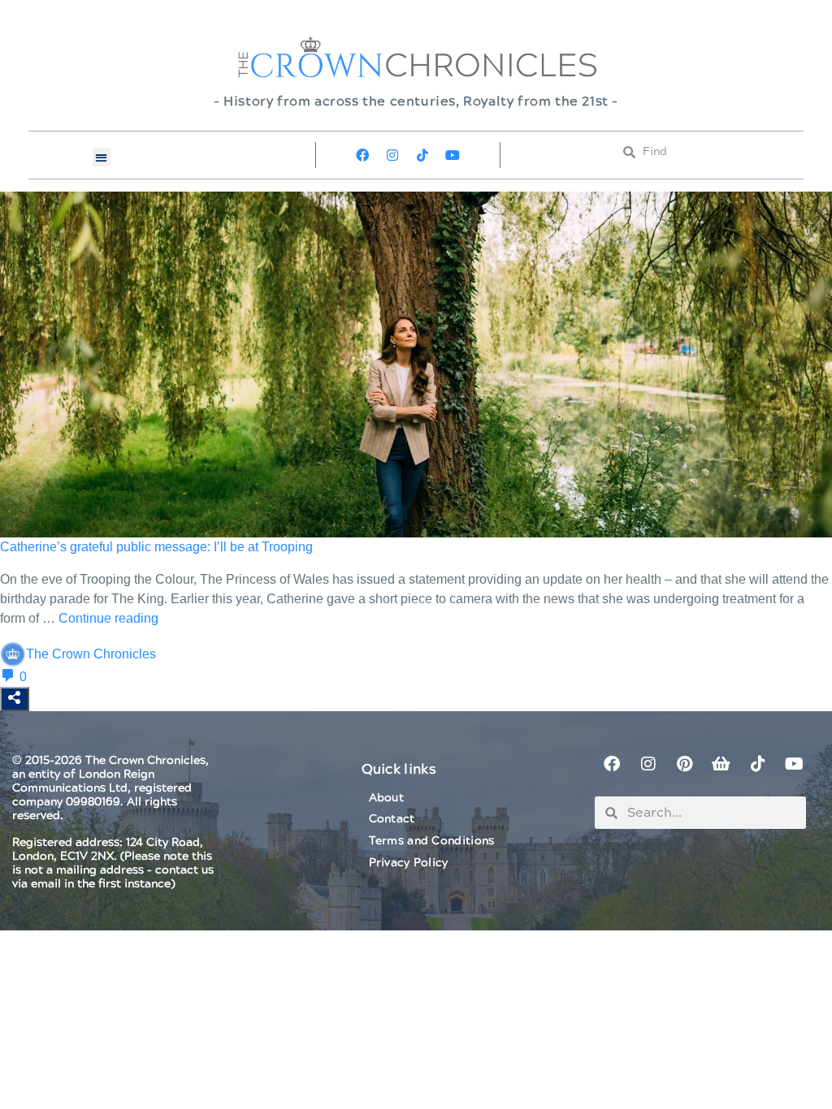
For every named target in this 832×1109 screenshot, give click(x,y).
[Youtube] (453, 155)
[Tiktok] (423, 155)
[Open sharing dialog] (14, 699)
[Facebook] (362, 155)
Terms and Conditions (432, 841)
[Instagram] (392, 155)
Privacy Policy (408, 863)
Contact (392, 819)
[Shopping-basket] (721, 764)
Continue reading (108, 618)
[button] (102, 157)
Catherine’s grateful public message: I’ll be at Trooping (156, 547)
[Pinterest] (685, 764)
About (387, 798)
